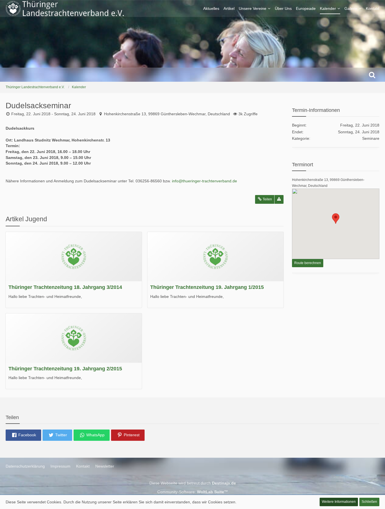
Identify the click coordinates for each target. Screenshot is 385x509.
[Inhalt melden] (279, 199)
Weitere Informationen (339, 502)
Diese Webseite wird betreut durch (192, 483)
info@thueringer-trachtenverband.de (204, 181)
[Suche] (372, 75)
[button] (23, 435)
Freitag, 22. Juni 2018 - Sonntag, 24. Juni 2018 (53, 114)
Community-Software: (192, 492)
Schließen (369, 502)
